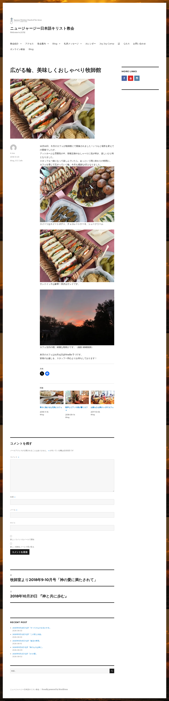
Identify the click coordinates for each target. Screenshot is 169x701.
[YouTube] (130, 78)
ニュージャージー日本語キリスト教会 (42, 28)
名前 (12, 497)
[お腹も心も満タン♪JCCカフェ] (102, 397)
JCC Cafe (19, 160)
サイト (13, 523)
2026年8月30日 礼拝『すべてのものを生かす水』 (31, 628)
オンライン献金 (17, 49)
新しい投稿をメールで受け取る (22, 547)
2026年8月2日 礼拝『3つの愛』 (24, 654)
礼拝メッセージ (71, 43)
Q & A (126, 43)
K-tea (12, 153)
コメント (14, 457)
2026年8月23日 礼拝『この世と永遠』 (27, 634)
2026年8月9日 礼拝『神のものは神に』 (27, 647)
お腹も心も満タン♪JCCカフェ (102, 407)
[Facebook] (124, 78)
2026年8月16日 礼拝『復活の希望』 (26, 641)
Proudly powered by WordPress (55, 689)
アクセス (29, 43)
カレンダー (90, 43)
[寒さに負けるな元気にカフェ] (51, 397)
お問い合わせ (139, 43)
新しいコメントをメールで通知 (22, 539)
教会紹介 (14, 43)
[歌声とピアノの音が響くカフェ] (77, 397)
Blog (54, 43)
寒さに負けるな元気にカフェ (51, 407)
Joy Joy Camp (107, 43)
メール (13, 510)
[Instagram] (137, 78)
